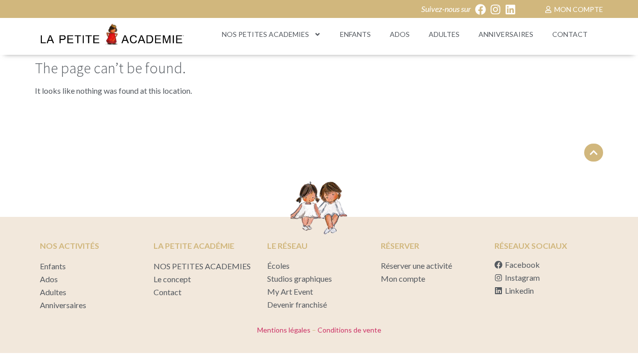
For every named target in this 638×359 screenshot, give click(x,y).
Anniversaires (505, 34)
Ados (400, 34)
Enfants (355, 34)
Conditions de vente (348, 330)
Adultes (444, 34)
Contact (570, 34)
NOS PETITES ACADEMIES (265, 34)
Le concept (172, 279)
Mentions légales (284, 330)
